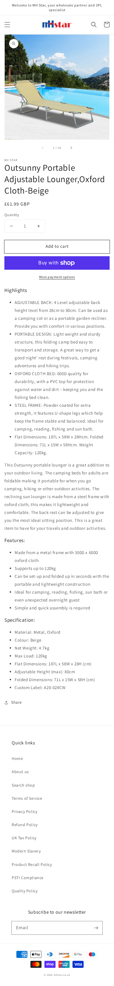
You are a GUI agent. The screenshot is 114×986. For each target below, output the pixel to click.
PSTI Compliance (28, 877)
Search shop (23, 785)
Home (17, 758)
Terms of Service (27, 798)
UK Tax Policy (24, 837)
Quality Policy (24, 890)
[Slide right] (71, 147)
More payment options (57, 277)
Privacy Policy (24, 811)
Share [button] (16, 702)
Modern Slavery (26, 851)
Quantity (11, 214)
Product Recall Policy (32, 864)
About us (20, 771)
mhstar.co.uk (62, 974)
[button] (7, 24)
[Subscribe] (95, 927)
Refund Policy (25, 824)
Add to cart (57, 246)
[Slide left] (43, 147)
